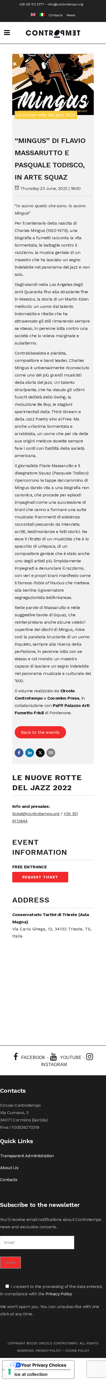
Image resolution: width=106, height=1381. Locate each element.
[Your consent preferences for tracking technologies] (9, 1371)
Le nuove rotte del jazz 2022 (46, 114)
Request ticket (40, 877)
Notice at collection (27, 1374)
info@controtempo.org (65, 4)
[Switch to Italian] (40, 15)
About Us (9, 1167)
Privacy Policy (59, 1293)
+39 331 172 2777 (31, 4)
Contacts (56, 15)
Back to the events (40, 732)
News (71, 15)
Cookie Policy (77, 1351)
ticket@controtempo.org (36, 813)
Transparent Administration (27, 1155)
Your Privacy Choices (43, 1365)
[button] (19, 752)
